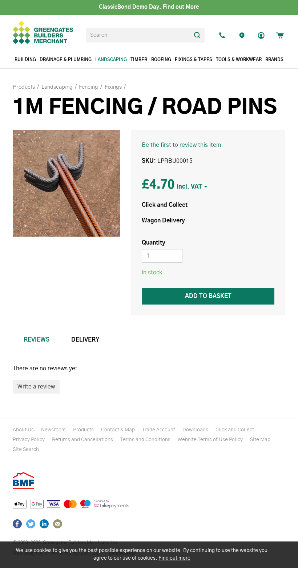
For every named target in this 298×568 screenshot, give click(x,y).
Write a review (36, 387)
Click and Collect (235, 429)
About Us (23, 429)
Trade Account (158, 429)
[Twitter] (30, 523)
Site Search (26, 449)
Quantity (153, 243)
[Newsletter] (57, 523)
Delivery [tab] (85, 340)
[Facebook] (17, 523)
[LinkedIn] (44, 523)
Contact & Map (118, 429)
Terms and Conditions (145, 439)
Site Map (260, 439)
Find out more (174, 558)
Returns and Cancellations (82, 439)
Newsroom (53, 429)
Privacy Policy (29, 439)
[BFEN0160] (66, 183)
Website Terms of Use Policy (210, 439)
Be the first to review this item (181, 145)
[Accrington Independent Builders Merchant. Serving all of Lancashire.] (242, 35)
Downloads (195, 429)
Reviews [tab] (36, 340)
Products (83, 429)
